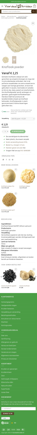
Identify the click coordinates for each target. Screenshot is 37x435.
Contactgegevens (7, 302)
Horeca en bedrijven (8, 345)
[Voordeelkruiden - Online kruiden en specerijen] (18, 6)
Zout (3, 376)
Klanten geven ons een (14, 148)
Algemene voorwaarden (10, 355)
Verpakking (5, 118)
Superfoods (5, 389)
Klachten (4, 322)
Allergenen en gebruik (9, 342)
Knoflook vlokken (24, 186)
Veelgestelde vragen (9, 305)
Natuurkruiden (6, 386)
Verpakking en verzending (10, 312)
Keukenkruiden (23, 16)
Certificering (5, 339)
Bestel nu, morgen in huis (15, 145)
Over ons (4, 335)
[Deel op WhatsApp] (3, 159)
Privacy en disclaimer (9, 359)
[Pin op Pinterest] (12, 159)
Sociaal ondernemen (8, 349)
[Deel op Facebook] (6, 159)
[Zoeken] (33, 11)
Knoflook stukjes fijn (7, 186)
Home (3, 16)
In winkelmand (18, 131)
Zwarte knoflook (24, 286)
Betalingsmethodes (8, 315)
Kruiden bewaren (7, 309)
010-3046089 (25, 150)
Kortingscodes (6, 325)
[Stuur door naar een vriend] (9, 159)
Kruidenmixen (6, 372)
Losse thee (5, 392)
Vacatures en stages (8, 352)
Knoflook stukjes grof (8, 210)
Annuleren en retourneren (11, 319)
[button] (2, 6)
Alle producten (11, 16)
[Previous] (1, 280)
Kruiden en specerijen (9, 369)
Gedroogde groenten (7, 18)
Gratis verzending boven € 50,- (17, 142)
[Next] (36, 280)
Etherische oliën (7, 382)
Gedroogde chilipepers (9, 379)
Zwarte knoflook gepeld (8, 286)
